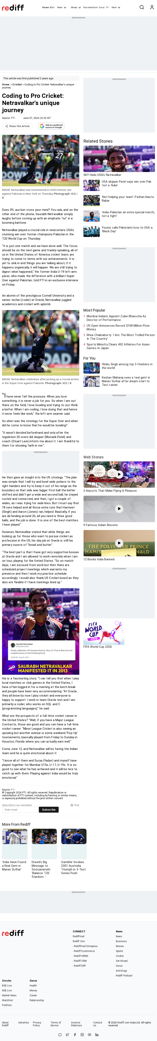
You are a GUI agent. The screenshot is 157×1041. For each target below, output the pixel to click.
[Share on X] (67, 1035)
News (60, 7)
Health (33, 985)
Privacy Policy (37, 1024)
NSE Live (7, 990)
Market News (9, 995)
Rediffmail (78, 936)
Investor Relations (76, 1024)
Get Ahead (122, 960)
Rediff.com (123, 1022)
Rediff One (79, 941)
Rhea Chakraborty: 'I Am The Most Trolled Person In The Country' (121, 337)
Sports (119, 951)
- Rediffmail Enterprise (85, 946)
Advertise (23, 1022)
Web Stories (93, 457)
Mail (52, 7)
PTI (13, 118)
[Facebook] (74, 1035)
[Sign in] (152, 7)
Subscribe (48, 809)
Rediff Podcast (124, 975)
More (114, 7)
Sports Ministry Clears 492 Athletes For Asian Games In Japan (118, 346)
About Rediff (5, 1024)
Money (74, 7)
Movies (120, 946)
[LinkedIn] (97, 1035)
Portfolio (7, 1005)
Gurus (102, 7)
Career (33, 995)
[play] (119, 474)
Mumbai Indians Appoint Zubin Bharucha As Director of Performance (116, 318)
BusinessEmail (90, 7)
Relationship (37, 1000)
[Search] (142, 7)
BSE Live (7, 985)
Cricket (17, 84)
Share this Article (19, 126)
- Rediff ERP (79, 965)
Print (76, 805)
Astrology (121, 970)
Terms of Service (55, 1024)
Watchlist (7, 1000)
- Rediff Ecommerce (84, 951)
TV (107, 7)
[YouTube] (89, 1035)
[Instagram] (82, 1035)
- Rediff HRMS (80, 956)
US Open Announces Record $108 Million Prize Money (118, 327)
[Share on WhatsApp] (60, 1035)
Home (45, 7)
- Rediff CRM (80, 960)
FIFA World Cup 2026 (97, 647)
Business (121, 941)
